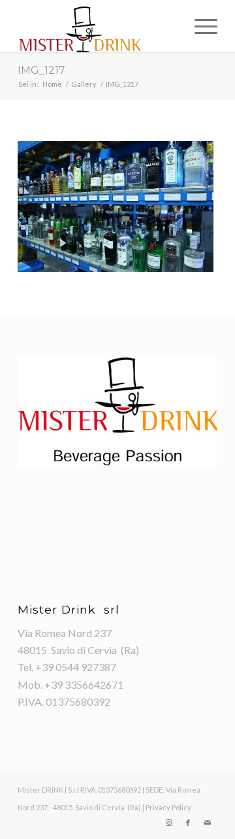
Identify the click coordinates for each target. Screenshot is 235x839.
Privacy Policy (168, 807)
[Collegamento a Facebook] (188, 822)
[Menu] (199, 26)
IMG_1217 (41, 70)
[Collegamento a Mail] (207, 822)
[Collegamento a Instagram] (168, 822)
